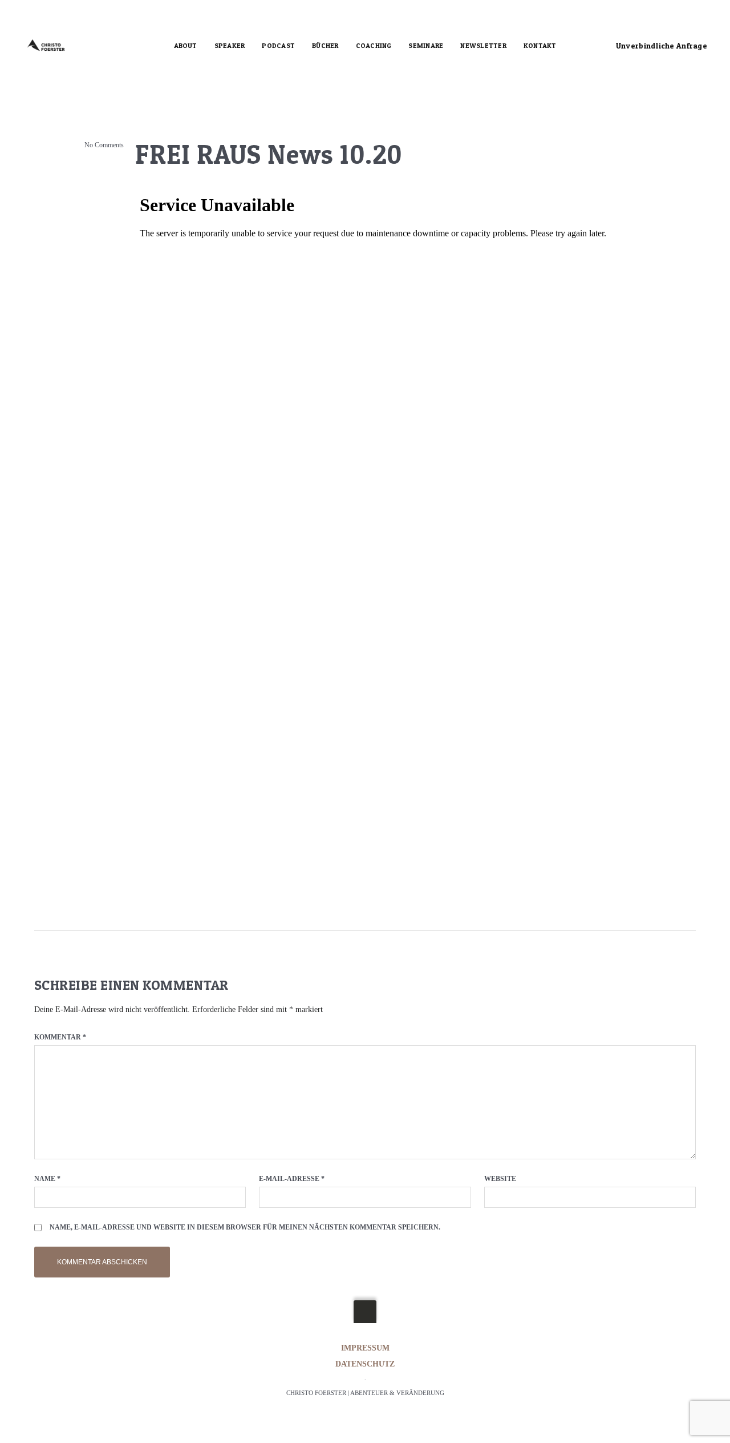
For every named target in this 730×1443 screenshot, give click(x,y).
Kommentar (60, 1037)
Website (500, 1179)
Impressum (365, 1348)
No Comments (104, 145)
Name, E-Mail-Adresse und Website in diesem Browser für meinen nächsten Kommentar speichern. (245, 1227)
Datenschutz (365, 1364)
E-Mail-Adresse (292, 1179)
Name (47, 1179)
